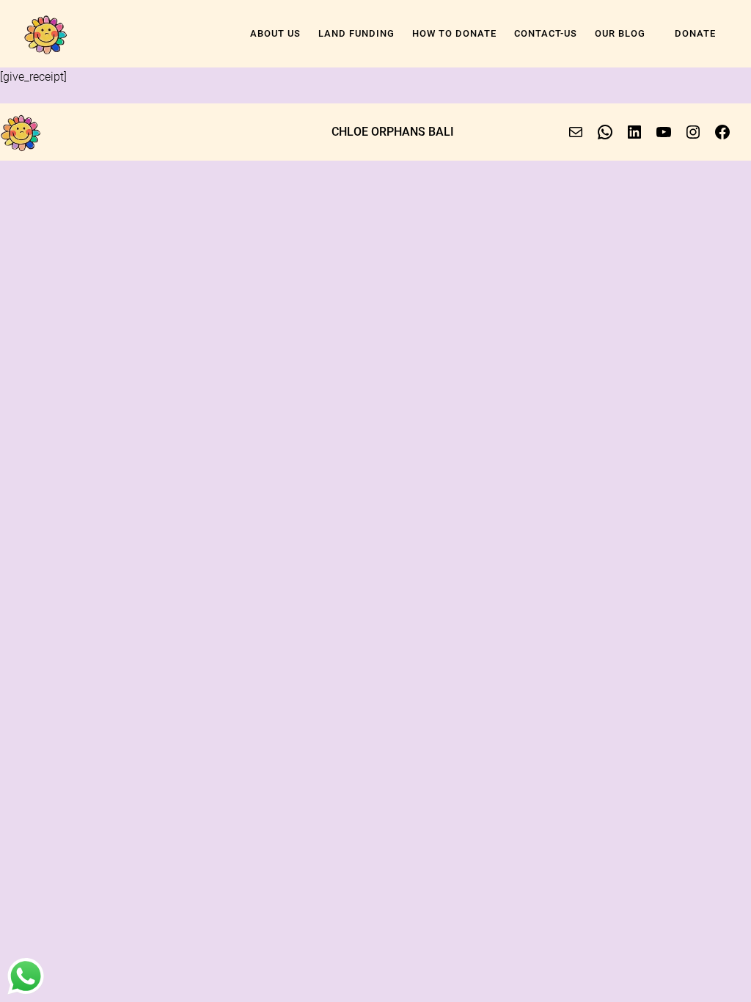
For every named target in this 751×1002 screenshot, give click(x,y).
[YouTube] (664, 132)
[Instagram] (693, 132)
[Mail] (576, 132)
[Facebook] (722, 132)
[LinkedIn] (634, 132)
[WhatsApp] (605, 132)
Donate (695, 33)
